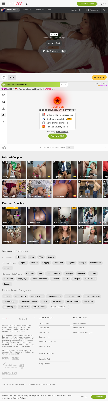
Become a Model (79, 323)
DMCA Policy (44, 332)
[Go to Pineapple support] (22, 366)
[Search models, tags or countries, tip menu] (104, 10)
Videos (27, 10)
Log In (101, 4)
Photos (39, 10)
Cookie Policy (19, 398)
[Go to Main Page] (15, 3)
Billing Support (44, 364)
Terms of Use (44, 328)
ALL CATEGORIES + (59, 307)
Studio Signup (78, 328)
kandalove (7, 251)
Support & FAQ (44, 359)
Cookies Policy (44, 337)
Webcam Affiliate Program (83, 332)
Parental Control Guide (47, 342)
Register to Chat (57, 136)
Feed (49, 10)
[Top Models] (27, 3)
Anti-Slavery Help (45, 346)
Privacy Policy (44, 323)
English (24, 319)
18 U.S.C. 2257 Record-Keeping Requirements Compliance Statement (28, 384)
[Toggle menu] (3, 3)
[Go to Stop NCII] (10, 373)
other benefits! (62, 132)
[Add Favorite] (4, 77)
